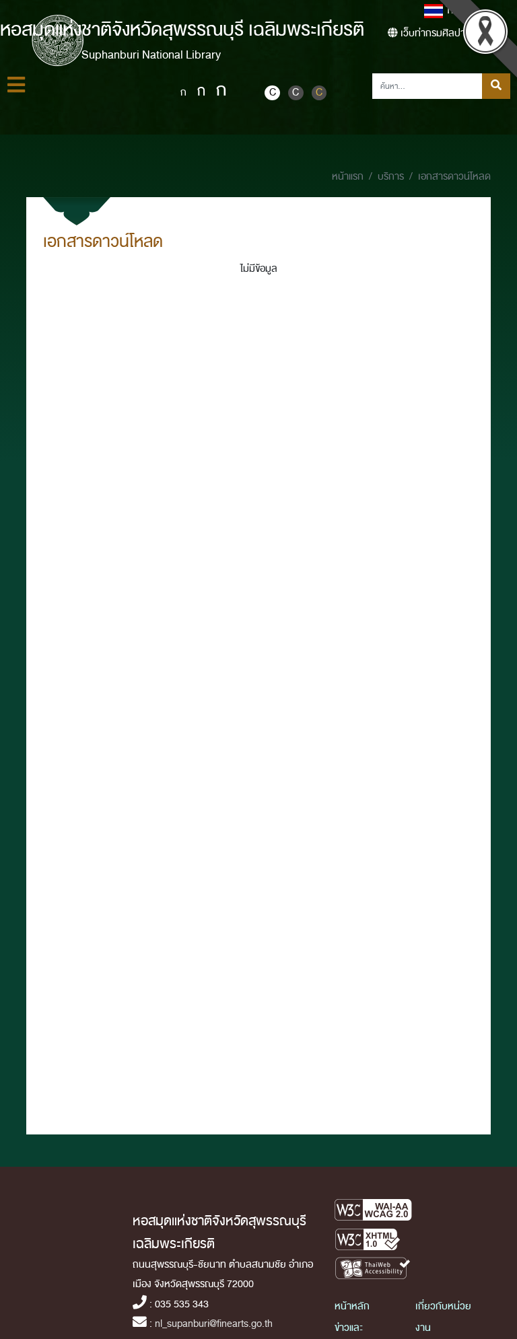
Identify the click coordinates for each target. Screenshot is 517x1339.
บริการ (391, 176)
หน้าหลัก (352, 1306)
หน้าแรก (348, 176)
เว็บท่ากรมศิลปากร (437, 33)
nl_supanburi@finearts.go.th (214, 1324)
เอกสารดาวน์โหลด (454, 176)
